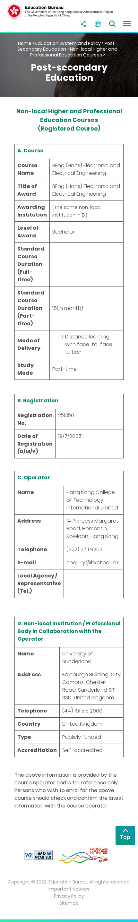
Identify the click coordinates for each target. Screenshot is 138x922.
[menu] (127, 24)
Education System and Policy (68, 43)
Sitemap (69, 903)
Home (24, 43)
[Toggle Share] (83, 24)
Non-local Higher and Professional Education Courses (74, 52)
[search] (112, 24)
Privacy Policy (69, 896)
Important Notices (69, 889)
